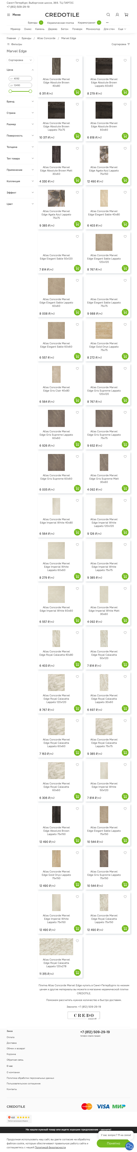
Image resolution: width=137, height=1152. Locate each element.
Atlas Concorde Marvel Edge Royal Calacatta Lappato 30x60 (104, 699)
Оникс (28, 29)
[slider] (10, 91)
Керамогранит (86, 22)
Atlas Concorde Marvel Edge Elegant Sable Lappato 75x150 (104, 831)
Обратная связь (15, 1059)
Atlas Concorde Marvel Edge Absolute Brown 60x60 (104, 126)
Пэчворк (77, 29)
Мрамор (15, 29)
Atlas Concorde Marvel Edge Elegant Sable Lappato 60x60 (56, 302)
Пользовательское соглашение (24, 1083)
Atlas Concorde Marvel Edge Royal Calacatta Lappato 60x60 (56, 743)
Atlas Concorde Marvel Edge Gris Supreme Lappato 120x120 (104, 391)
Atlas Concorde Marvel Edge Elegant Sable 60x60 (56, 345)
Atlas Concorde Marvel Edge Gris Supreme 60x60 (56, 477)
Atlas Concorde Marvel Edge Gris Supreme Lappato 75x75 (104, 435)
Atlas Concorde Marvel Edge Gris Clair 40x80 (56, 389)
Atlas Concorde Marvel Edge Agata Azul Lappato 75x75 (56, 214)
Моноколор (93, 29)
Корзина (11, 1054)
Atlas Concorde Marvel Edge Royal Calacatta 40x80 (56, 653)
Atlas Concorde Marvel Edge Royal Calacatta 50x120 (104, 655)
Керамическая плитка (60, 22)
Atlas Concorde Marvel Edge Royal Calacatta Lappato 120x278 (56, 963)
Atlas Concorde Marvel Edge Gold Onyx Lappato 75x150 (56, 875)
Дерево (52, 29)
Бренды (32, 22)
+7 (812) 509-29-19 (18, 6)
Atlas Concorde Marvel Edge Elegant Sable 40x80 (104, 212)
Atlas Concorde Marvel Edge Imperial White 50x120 (104, 787)
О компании (13, 1072)
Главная (11, 38)
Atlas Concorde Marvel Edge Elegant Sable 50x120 (56, 256)
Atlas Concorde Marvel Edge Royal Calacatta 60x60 (56, 787)
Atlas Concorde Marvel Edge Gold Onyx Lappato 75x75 (104, 347)
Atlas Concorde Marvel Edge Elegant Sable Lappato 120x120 (104, 258)
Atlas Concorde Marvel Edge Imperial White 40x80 (56, 521)
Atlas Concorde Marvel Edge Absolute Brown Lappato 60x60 (104, 82)
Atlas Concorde (46, 38)
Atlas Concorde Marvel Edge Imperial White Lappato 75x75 (104, 567)
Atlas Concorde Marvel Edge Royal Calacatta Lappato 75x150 (104, 919)
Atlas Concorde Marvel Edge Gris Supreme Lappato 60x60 (56, 435)
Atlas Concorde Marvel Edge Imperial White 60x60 (56, 609)
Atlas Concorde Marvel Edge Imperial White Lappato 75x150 (56, 919)
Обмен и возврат (16, 1048)
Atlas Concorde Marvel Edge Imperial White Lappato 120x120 (104, 523)
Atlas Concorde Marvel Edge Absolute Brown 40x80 (56, 82)
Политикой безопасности (50, 1147)
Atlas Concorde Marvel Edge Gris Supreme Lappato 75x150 (104, 875)
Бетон (64, 29)
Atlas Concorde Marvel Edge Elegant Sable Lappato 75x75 (104, 302)
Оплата (10, 1037)
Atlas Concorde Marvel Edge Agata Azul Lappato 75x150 (104, 170)
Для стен (109, 29)
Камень (39, 29)
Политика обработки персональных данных (30, 1077)
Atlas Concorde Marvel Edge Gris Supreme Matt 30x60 (104, 479)
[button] (129, 1146)
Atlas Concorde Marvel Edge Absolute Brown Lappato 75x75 (56, 126)
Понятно (113, 1143)
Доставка (12, 1042)
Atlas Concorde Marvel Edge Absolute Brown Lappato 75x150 (56, 831)
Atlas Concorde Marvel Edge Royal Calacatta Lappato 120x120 (56, 699)
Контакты (12, 1089)
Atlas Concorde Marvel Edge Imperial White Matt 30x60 (104, 611)
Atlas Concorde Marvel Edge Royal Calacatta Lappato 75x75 (104, 743)
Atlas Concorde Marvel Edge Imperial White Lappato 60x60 (56, 567)
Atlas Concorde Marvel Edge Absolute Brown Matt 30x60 (56, 170)
